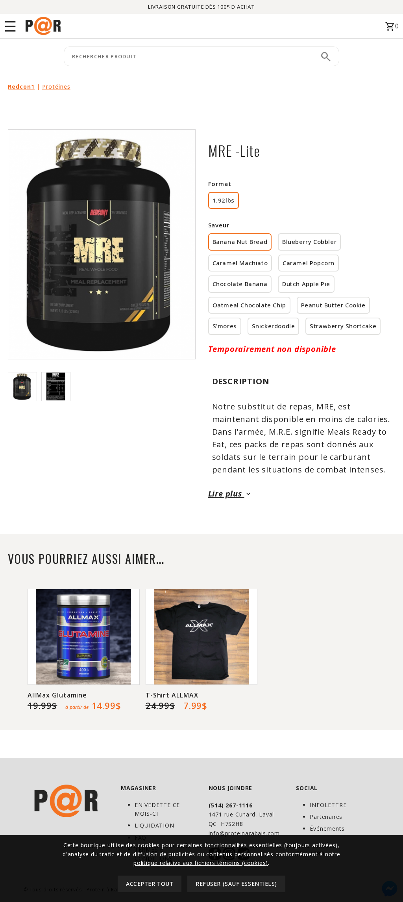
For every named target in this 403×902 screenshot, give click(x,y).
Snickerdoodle (273, 326)
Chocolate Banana (240, 284)
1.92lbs (224, 200)
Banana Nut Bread (240, 241)
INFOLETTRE (328, 805)
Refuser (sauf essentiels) (236, 883)
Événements (327, 828)
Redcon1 (21, 86)
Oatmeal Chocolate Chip (249, 305)
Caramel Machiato (240, 263)
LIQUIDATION (154, 825)
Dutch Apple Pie (306, 284)
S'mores (225, 326)
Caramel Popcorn (309, 263)
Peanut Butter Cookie (333, 305)
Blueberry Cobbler (309, 241)
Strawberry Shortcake (343, 326)
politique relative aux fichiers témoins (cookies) (200, 863)
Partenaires (326, 816)
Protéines (56, 86)
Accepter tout (149, 883)
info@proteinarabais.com (244, 833)
